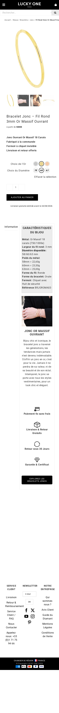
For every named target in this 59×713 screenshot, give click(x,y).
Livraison (11, 597)
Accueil (8, 20)
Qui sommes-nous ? (48, 601)
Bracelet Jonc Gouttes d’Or (41, 529)
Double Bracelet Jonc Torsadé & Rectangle (17, 529)
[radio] (35, 163)
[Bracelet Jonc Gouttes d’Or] (42, 505)
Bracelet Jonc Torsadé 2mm (17, 565)
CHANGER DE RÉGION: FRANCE (29, 661)
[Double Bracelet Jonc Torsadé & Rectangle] (17, 505)
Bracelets (24, 20)
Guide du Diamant (48, 617)
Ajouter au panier (22, 197)
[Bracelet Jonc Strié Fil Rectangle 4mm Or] (42, 541)
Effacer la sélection (45, 176)
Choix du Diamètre (18, 170)
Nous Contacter (11, 625)
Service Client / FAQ (11, 615)
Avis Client (48, 609)
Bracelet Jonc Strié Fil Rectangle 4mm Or (41, 565)
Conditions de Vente (48, 634)
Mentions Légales (47, 625)
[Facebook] (26, 610)
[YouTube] (26, 616)
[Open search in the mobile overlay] (29, 13)
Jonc (32, 20)
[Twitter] (33, 610)
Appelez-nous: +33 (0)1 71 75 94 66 (11, 638)
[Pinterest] (30, 622)
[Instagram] (33, 616)
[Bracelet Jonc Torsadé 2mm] (17, 541)
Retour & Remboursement (11, 604)
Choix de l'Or (18, 164)
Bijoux (15, 20)
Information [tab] (11, 226)
